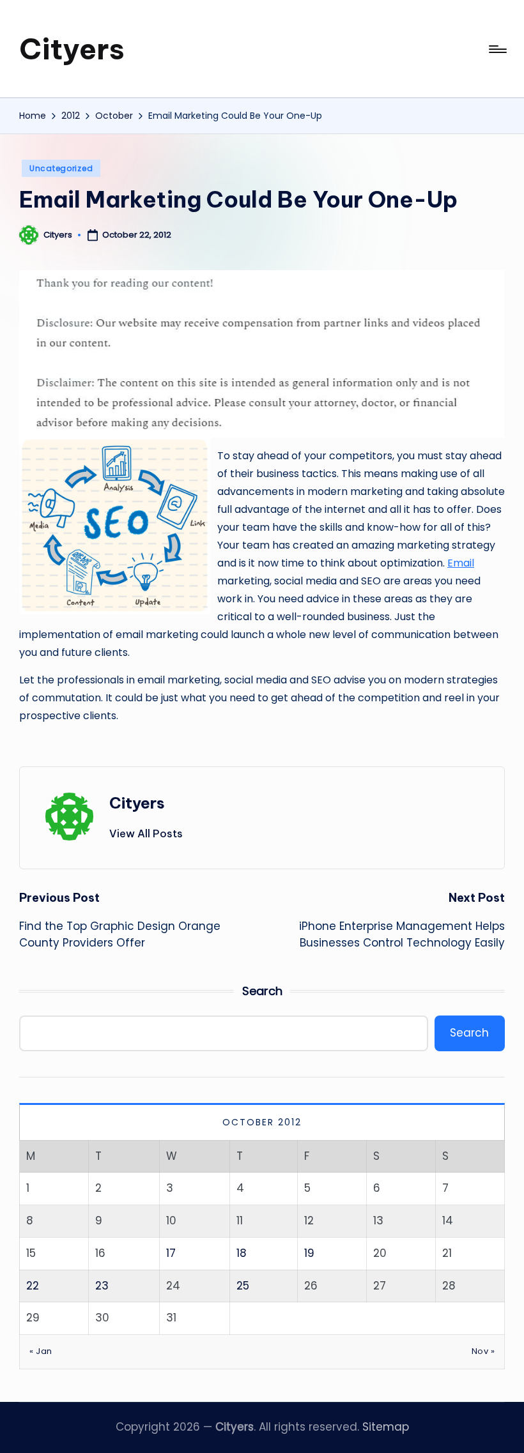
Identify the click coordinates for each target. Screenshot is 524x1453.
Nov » (483, 1351)
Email (460, 563)
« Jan (40, 1351)
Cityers (72, 49)
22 (32, 1285)
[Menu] (497, 49)
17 (171, 1253)
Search (262, 991)
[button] (146, 833)
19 (309, 1253)
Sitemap (385, 1426)
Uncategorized (61, 168)
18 (241, 1253)
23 (102, 1285)
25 (242, 1285)
